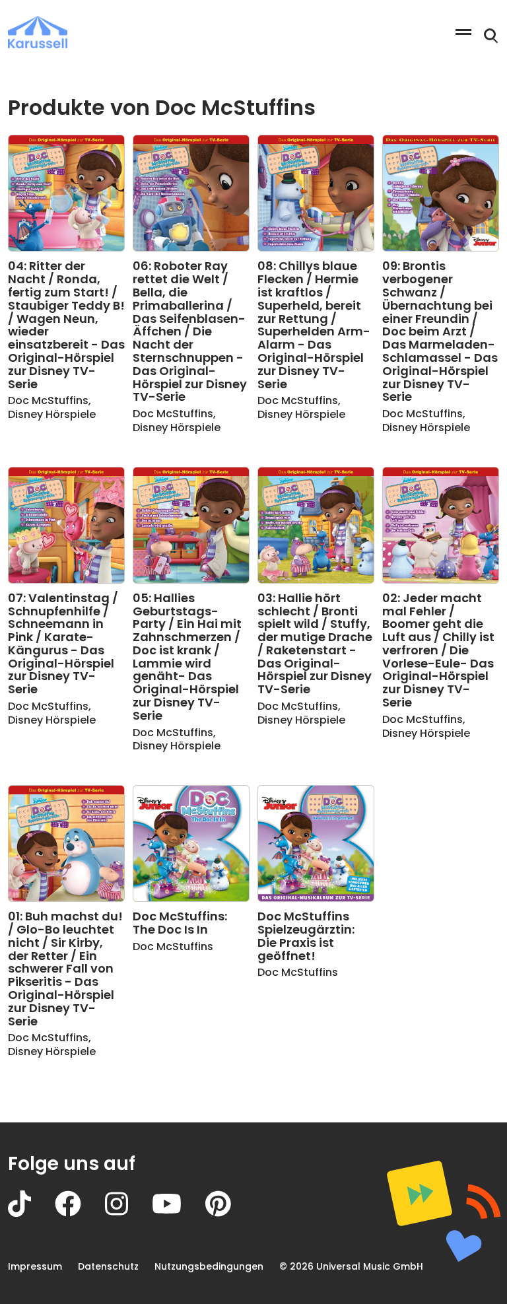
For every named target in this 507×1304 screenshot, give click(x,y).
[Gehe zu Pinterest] (230, 1213)
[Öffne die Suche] (491, 36)
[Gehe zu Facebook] (80, 1213)
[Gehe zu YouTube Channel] (178, 1213)
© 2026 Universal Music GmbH (351, 1266)
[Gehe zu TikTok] (31, 1213)
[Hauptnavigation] (463, 32)
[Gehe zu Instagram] (128, 1213)
